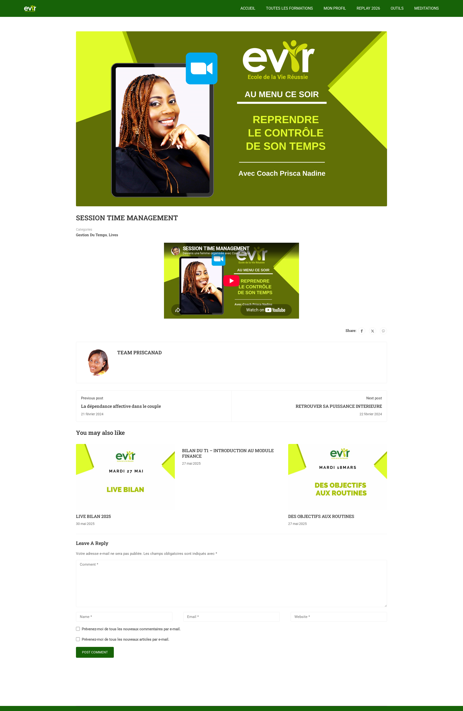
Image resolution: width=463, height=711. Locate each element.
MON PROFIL (335, 8)
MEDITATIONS (426, 8)
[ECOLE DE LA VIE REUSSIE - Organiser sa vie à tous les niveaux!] (30, 8)
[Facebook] (361, 331)
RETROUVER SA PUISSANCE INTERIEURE (339, 406)
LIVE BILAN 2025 (93, 516)
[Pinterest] (383, 331)
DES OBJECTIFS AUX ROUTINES (321, 516)
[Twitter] (372, 331)
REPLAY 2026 (368, 8)
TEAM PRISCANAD (139, 352)
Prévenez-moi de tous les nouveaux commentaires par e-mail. (131, 629)
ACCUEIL (247, 8)
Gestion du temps (91, 234)
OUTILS (397, 8)
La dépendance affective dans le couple (121, 406)
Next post (374, 398)
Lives (113, 234)
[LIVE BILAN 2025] (125, 476)
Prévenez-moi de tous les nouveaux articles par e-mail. (125, 639)
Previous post (92, 398)
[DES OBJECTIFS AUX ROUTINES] (337, 476)
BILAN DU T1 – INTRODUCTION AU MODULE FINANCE (228, 453)
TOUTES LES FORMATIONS (289, 8)
